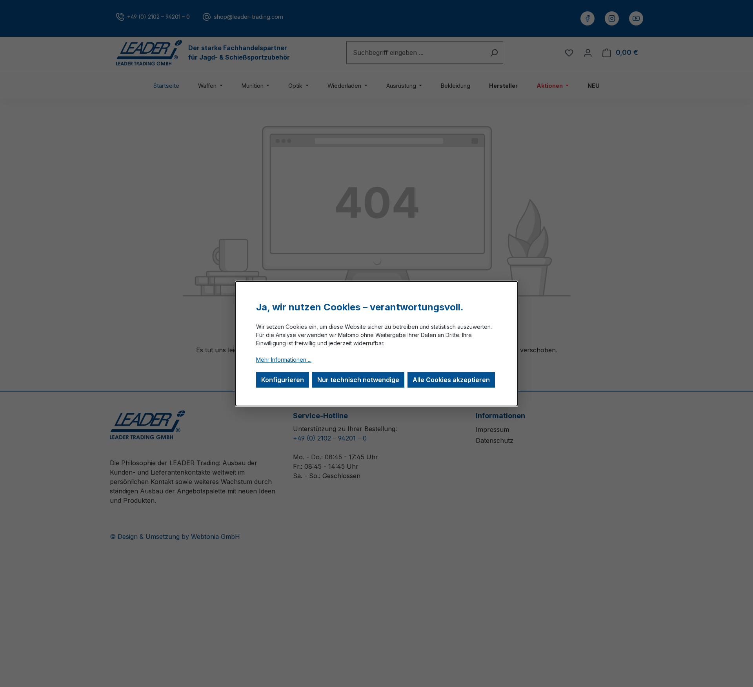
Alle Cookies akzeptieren (451, 380)
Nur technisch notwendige (358, 380)
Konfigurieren (282, 380)
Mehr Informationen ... (283, 359)
